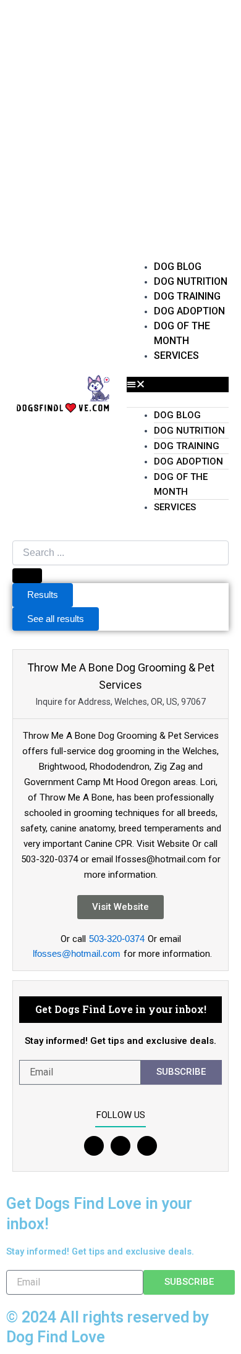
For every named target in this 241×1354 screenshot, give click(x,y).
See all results (55, 619)
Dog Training (187, 296)
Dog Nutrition (190, 281)
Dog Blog (177, 266)
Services (176, 355)
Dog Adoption (189, 311)
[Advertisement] (120, 126)
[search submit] (27, 575)
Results (42, 595)
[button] (178, 384)
